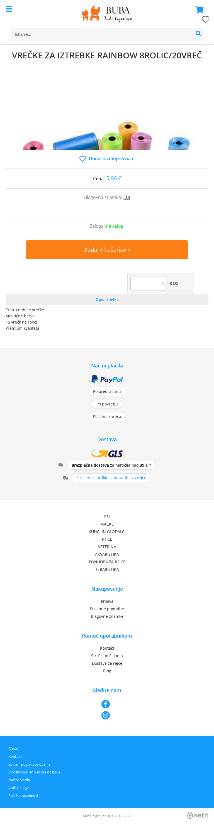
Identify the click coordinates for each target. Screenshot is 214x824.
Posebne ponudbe (107, 608)
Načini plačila (19, 779)
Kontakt (107, 648)
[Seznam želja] (200, 20)
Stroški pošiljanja (107, 655)
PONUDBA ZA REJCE (107, 561)
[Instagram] (107, 715)
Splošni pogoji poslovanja (29, 764)
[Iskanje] (198, 34)
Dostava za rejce (107, 663)
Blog (107, 670)
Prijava (107, 601)
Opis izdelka (107, 299)
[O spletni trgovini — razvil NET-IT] (197, 815)
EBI (126, 197)
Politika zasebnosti (23, 795)
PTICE (107, 539)
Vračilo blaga (18, 787)
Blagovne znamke (107, 616)
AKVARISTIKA (107, 554)
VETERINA (107, 546)
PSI (107, 516)
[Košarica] (197, 10)
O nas (13, 748)
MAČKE (107, 524)
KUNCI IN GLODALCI (107, 531)
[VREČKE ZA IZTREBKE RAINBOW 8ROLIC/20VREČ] (107, 113)
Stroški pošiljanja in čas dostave (34, 772)
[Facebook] (107, 704)
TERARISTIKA (107, 569)
